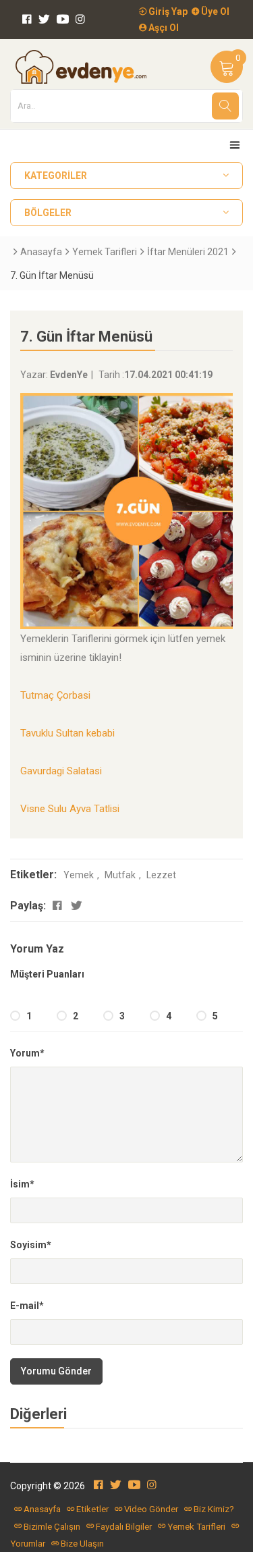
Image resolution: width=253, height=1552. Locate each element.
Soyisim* (30, 1244)
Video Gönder (151, 1509)
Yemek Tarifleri (104, 251)
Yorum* (27, 1053)
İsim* (22, 1184)
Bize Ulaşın (82, 1543)
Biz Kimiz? (214, 1509)
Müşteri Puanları (47, 974)
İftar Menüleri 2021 (188, 251)
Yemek (78, 874)
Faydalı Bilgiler (124, 1527)
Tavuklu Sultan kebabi (67, 733)
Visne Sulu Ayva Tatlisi (69, 809)
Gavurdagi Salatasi (61, 771)
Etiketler (92, 1509)
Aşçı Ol (162, 27)
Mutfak (120, 874)
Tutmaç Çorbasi (55, 695)
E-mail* (27, 1305)
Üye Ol (214, 11)
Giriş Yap (167, 11)
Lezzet (161, 874)
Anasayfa (41, 251)
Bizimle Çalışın (52, 1527)
